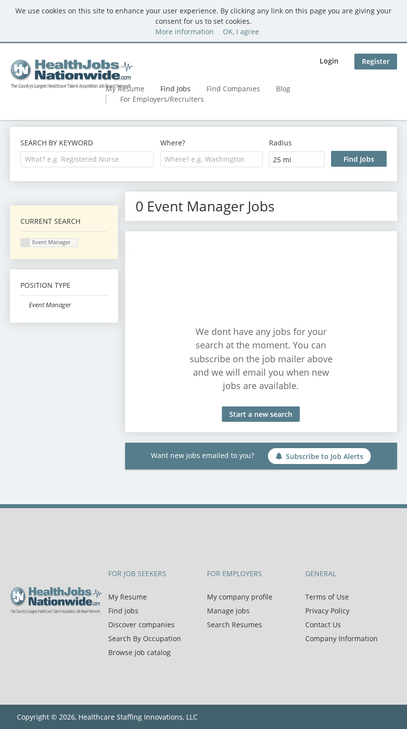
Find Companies (233, 88)
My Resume (127, 596)
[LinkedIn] (50, 634)
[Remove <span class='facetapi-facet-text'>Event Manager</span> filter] (25, 243)
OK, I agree (241, 31)
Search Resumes (234, 624)
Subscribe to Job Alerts (324, 456)
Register (376, 61)
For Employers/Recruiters (162, 99)
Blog (283, 88)
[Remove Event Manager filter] (24, 305)
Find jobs (123, 610)
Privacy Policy (327, 610)
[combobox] (87, 159)
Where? (172, 142)
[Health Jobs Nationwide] (71, 74)
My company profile (239, 596)
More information (184, 31)
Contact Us (323, 624)
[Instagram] (64, 634)
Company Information (341, 638)
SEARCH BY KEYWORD (56, 142)
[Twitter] (33, 634)
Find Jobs (175, 88)
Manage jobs (228, 610)
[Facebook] (17, 634)
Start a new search (260, 414)
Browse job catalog (139, 652)
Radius (280, 142)
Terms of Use (327, 596)
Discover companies (141, 624)
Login (329, 61)
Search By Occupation (144, 638)
